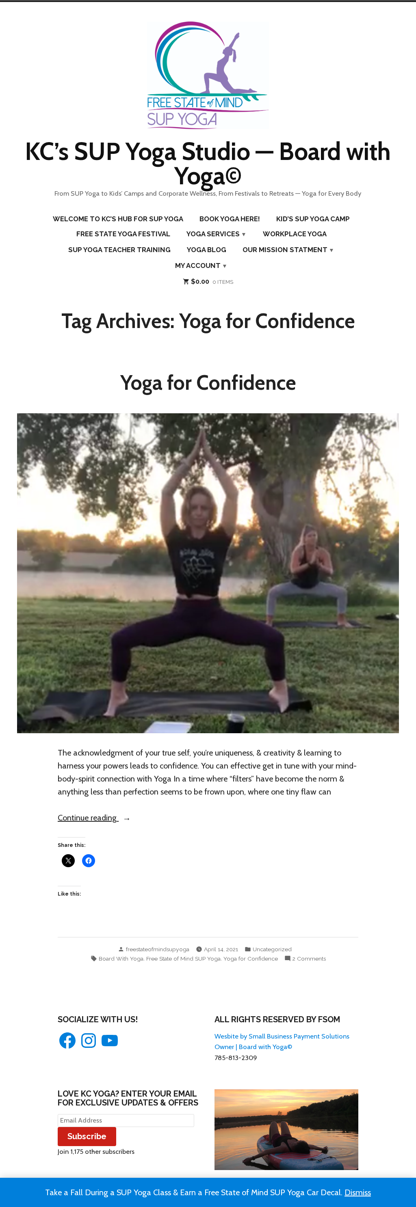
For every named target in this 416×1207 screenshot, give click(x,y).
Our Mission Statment (285, 250)
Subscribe (86, 1136)
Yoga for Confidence (208, 382)
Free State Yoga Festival (123, 234)
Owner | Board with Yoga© (253, 1047)
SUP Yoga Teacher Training (119, 250)
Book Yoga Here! (229, 219)
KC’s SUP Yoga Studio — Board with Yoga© (208, 163)
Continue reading (109, 818)
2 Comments (309, 959)
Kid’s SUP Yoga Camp (313, 219)
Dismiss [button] (357, 1192)
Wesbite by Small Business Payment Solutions (281, 1036)
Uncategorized (272, 949)
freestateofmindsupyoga (157, 949)
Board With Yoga (121, 958)
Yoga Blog (206, 250)
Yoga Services (213, 234)
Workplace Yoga (295, 234)
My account (198, 265)
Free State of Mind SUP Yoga (183, 958)
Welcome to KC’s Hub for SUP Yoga (118, 219)
